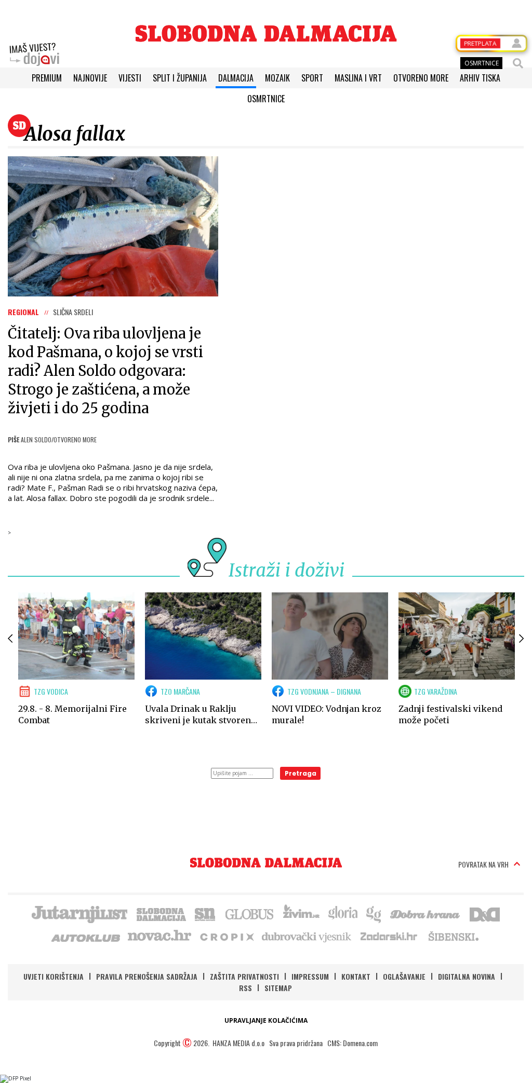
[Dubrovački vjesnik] (307, 936)
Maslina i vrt (358, 78)
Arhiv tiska (480, 78)
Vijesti (129, 78)
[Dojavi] (34, 54)
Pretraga (300, 773)
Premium (47, 78)
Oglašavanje (404, 976)
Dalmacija (236, 78)
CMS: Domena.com (352, 1042)
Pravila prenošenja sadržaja (146, 976)
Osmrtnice (266, 98)
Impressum (310, 976)
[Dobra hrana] (425, 913)
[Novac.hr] (159, 936)
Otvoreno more (420, 78)
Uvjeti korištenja (53, 976)
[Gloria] (342, 913)
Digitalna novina (466, 976)
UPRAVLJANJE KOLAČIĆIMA (266, 1020)
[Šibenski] (453, 936)
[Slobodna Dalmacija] (266, 33)
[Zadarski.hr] (389, 936)
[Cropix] (226, 936)
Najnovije (90, 78)
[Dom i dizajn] (484, 913)
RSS (245, 987)
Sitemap (278, 987)
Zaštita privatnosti (244, 976)
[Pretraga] (518, 63)
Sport (312, 78)
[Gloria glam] (374, 913)
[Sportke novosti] (205, 913)
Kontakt (355, 976)
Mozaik (277, 78)
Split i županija (180, 78)
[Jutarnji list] (79, 913)
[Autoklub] (86, 936)
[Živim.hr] (301, 913)
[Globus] (250, 913)
